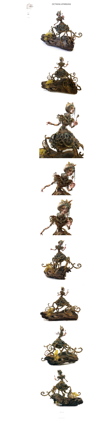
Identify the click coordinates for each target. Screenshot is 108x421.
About (28, 12)
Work (28, 14)
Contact (28, 17)
